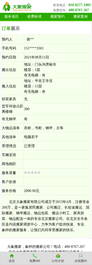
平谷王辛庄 (44, 81)
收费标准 (34, 16)
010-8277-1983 (79, 5)
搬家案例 (80, 16)
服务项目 (11, 16)
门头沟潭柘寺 (45, 64)
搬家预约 (57, 16)
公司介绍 (58, 261)
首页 (12, 261)
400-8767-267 (78, 10)
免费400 (34, 261)
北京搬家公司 (52, 219)
